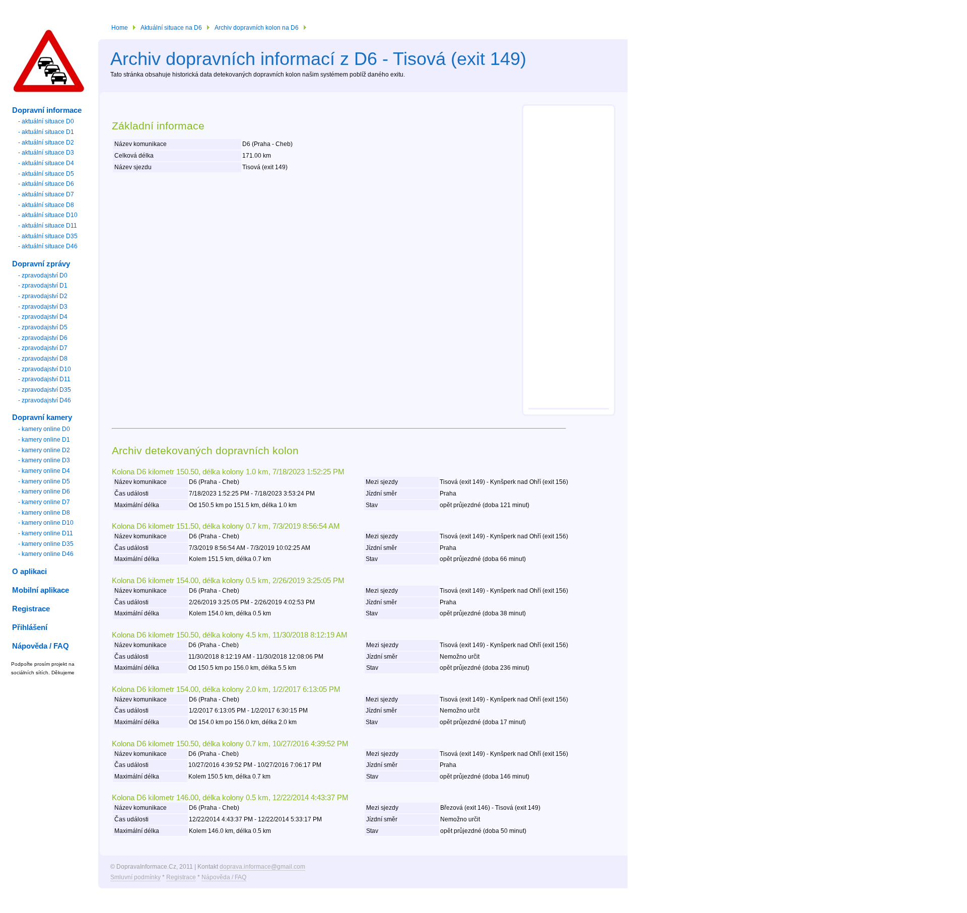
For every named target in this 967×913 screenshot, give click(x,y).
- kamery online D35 (46, 543)
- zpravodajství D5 (42, 327)
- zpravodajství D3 (42, 306)
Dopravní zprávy (41, 264)
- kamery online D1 (44, 439)
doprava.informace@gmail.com (262, 866)
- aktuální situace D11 (47, 225)
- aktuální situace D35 (48, 236)
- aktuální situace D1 (46, 131)
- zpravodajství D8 (42, 358)
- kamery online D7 (44, 502)
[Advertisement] (568, 258)
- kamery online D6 (44, 491)
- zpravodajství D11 (44, 379)
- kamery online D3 (44, 460)
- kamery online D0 (44, 429)
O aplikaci (29, 572)
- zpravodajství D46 (44, 400)
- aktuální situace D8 (46, 204)
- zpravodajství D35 (44, 389)
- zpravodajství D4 (42, 316)
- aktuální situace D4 (46, 163)
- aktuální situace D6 (46, 183)
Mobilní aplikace (40, 590)
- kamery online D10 (46, 522)
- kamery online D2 (44, 450)
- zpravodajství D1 (42, 285)
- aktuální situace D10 (48, 215)
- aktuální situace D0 (46, 121)
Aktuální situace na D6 (171, 27)
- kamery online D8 (44, 512)
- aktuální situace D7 (46, 194)
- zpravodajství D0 (42, 275)
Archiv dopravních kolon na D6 (257, 27)
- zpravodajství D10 (44, 369)
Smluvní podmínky (135, 877)
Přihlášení (29, 627)
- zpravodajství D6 (42, 337)
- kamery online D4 (44, 470)
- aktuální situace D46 (48, 246)
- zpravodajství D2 (42, 296)
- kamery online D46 (46, 553)
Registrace (181, 877)
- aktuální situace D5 (46, 173)
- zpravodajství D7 (42, 348)
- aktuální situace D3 (46, 152)
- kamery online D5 (44, 481)
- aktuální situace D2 (46, 142)
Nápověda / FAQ (223, 877)
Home (119, 27)
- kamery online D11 (45, 533)
